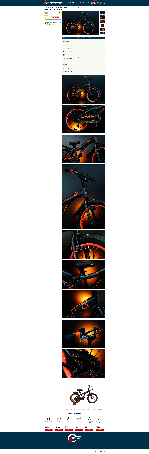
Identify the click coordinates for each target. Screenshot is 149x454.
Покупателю (79, 446)
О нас (82, 446)
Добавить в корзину (55, 17)
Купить (48, 429)
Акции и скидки (86, 446)
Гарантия (94, 4)
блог (101, 4)
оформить (95, 0)
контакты (103, 4)
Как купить (98, 4)
